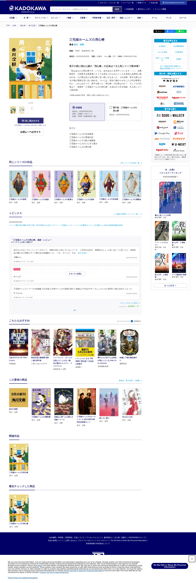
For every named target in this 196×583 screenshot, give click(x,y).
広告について (79, 537)
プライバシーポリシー (86, 541)
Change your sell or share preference (54, 572)
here (39, 565)
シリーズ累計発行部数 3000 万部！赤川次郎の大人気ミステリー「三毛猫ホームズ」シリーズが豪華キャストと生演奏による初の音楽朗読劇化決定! (66, 225)
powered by (123, 306)
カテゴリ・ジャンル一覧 (109, 3)
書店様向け (108, 537)
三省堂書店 (178, 52)
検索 (117, 9)
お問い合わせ (70, 541)
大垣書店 (162, 46)
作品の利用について (55, 541)
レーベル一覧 (128, 3)
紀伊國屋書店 (179, 46)
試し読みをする (32, 121)
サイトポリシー (103, 541)
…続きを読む (81, 253)
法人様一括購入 (121, 537)
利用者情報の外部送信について (98, 544)
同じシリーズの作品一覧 (130, 163)
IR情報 (60, 537)
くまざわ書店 (162, 52)
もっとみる (169, 285)
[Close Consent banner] (192, 559)
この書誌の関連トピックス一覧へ (127, 214)
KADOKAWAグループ (137, 537)
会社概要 (52, 537)
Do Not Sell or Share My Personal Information (128, 540)
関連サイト (142, 3)
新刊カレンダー (144, 9)
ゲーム (154, 18)
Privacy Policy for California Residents (23, 578)
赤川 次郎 (79, 44)
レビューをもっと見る (128, 303)
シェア (171, 31)
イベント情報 (160, 9)
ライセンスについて (94, 537)
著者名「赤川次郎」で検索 (129, 381)
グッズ (168, 18)
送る (182, 31)
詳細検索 (130, 9)
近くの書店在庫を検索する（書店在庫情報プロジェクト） (170, 67)
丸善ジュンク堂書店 (162, 59)
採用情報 (68, 537)
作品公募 (154, 3)
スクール (182, 18)
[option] (20, 460)
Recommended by (123, 321)
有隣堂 (178, 59)
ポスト (160, 31)
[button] (54, 110)
